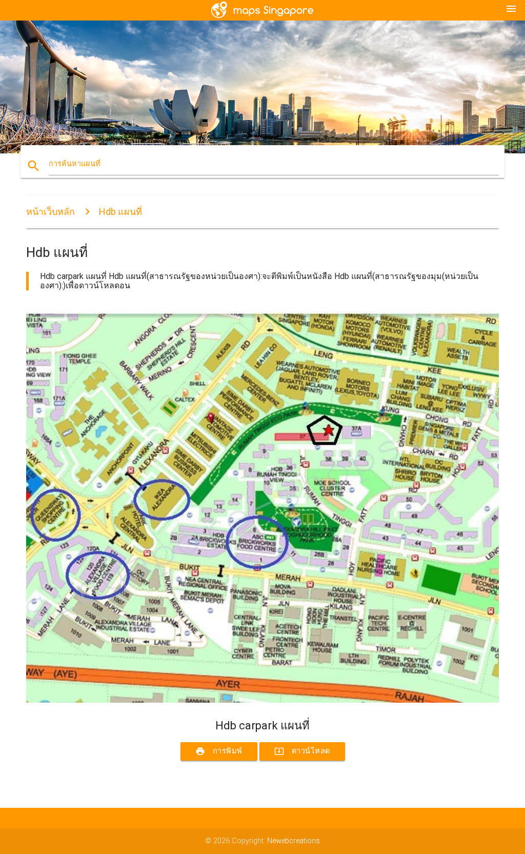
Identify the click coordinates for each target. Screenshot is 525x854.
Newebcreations (293, 841)
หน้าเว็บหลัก (50, 211)
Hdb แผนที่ (120, 211)
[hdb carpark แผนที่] (262, 700)
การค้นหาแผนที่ (74, 164)
